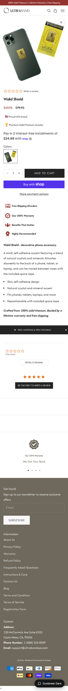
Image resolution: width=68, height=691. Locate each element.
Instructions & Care (15, 574)
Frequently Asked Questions (20, 567)
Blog (6, 588)
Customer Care (52, 683)
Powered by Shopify (43, 660)
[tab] (34, 362)
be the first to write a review (34, 385)
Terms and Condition (16, 595)
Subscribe (17, 520)
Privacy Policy (12, 547)
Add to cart (44, 173)
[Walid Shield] (10, 156)
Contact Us (10, 581)
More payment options (34, 194)
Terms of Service (13, 602)
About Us (9, 540)
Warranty (9, 554)
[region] (34, 451)
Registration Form (14, 609)
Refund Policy (12, 560)
